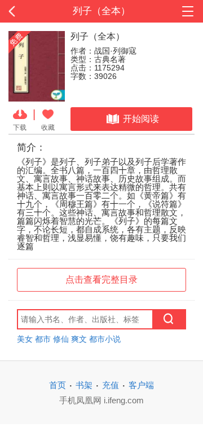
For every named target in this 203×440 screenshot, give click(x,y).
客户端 (141, 385)
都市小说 (105, 339)
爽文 (79, 339)
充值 (110, 385)
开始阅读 (141, 119)
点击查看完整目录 (101, 279)
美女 (25, 339)
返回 (20, 11)
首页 (57, 385)
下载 (20, 127)
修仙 (61, 339)
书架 (84, 385)
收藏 (48, 127)
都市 (43, 339)
